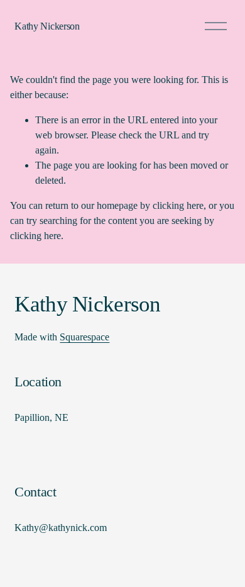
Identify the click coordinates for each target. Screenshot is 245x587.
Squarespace (84, 337)
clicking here (178, 205)
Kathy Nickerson (46, 26)
